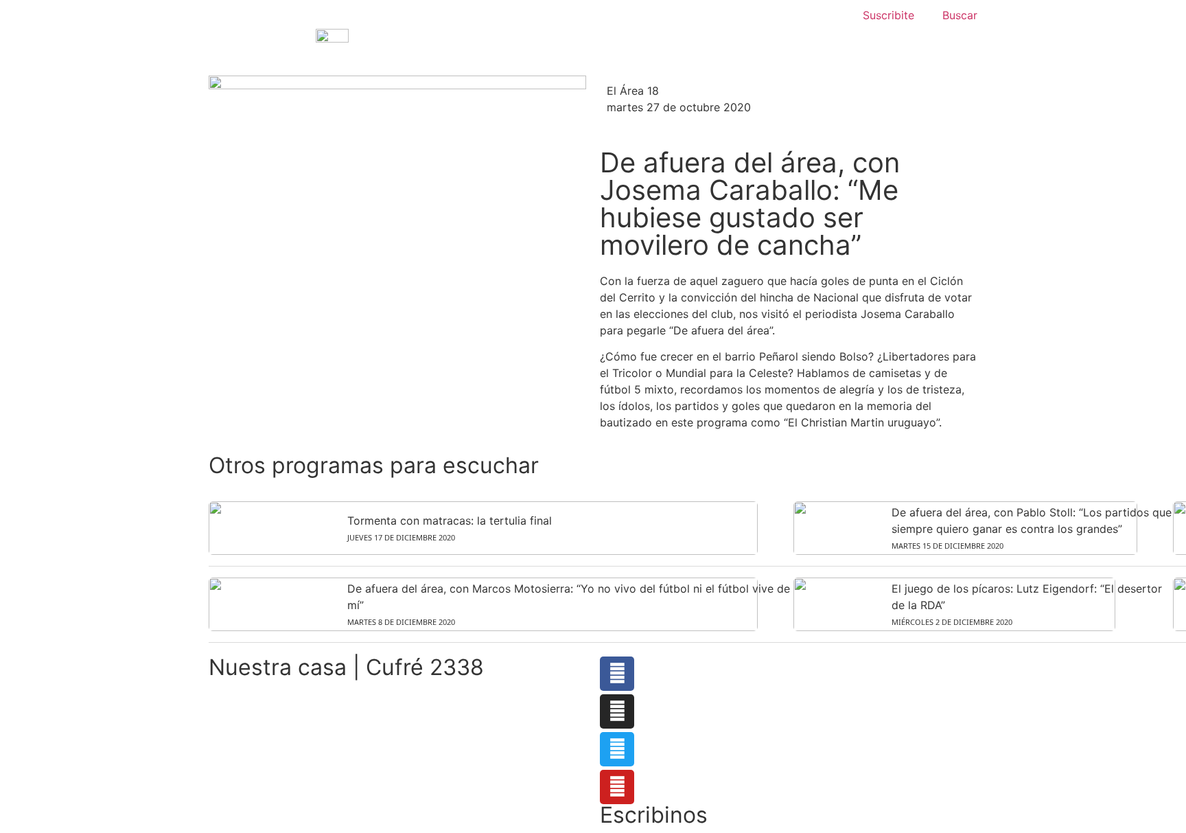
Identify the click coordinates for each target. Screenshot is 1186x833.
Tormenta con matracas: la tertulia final (449, 520)
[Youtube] (617, 787)
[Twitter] (617, 749)
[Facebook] (617, 674)
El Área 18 (633, 91)
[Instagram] (617, 711)
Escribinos (654, 814)
